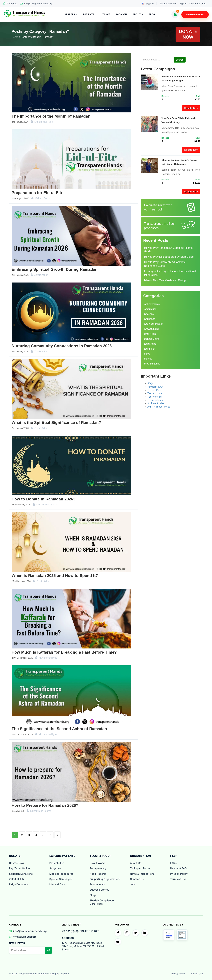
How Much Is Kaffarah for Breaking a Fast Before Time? (64, 652)
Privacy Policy (154, 390)
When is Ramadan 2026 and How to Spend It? (55, 575)
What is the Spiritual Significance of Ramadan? (56, 422)
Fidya (147, 353)
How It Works (97, 863)
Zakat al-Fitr (16, 879)
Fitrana (148, 358)
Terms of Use (154, 393)
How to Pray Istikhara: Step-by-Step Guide (169, 256)
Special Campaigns (60, 879)
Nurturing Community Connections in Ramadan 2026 (62, 346)
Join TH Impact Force (158, 406)
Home (15, 36)
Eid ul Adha (150, 343)
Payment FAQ (155, 386)
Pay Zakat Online (19, 868)
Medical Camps (58, 884)
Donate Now (195, 14)
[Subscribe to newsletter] (48, 950)
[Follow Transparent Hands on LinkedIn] (144, 932)
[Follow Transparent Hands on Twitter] (135, 932)
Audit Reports (98, 873)
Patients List (56, 863)
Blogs (93, 895)
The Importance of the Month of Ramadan (51, 116)
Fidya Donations (19, 884)
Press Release (155, 400)
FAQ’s (150, 383)
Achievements (152, 304)
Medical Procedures (61, 873)
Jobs (133, 884)
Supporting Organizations (105, 879)
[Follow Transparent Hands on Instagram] (127, 932)
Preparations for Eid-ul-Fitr (37, 192)
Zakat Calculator (168, 3)
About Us (135, 863)
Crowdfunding (151, 328)
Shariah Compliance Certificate (102, 902)
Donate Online (151, 338)
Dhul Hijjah (150, 333)
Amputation (150, 309)
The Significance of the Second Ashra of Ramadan (59, 728)
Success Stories (99, 889)
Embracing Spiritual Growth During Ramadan (55, 269)
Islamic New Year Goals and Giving (165, 280)
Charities (149, 313)
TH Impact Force (140, 868)
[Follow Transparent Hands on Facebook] (118, 932)
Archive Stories (155, 403)
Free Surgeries (152, 363)
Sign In (183, 3)
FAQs (173, 863)
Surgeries (55, 868)
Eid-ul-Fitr (149, 348)
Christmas (149, 318)
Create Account (197, 3)
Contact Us (137, 879)
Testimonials (154, 396)
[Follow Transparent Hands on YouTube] (118, 941)
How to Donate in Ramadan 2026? (44, 499)
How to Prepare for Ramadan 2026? (45, 805)
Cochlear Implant (153, 323)
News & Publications (142, 873)
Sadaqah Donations (21, 873)
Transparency (98, 868)
